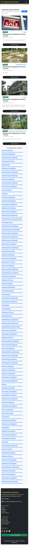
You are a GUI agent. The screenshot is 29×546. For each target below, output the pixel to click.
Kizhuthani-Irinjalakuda (9, 276)
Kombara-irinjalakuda (8, 287)
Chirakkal (4, 193)
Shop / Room (5, 524)
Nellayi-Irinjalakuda (8, 366)
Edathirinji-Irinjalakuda (9, 208)
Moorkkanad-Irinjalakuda (9, 345)
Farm (17, 152)
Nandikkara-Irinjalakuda (9, 359)
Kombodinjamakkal (8, 291)
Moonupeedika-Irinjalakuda (10, 341)
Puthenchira (5, 417)
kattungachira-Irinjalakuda (10, 269)
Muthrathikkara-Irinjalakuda (10, 352)
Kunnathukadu (6, 309)
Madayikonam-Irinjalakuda (10, 323)
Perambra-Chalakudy (8, 388)
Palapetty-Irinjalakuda (8, 373)
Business (21, 152)
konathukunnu (6, 294)
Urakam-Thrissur (7, 449)
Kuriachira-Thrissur (7, 312)
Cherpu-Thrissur (7, 190)
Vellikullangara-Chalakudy (10, 481)
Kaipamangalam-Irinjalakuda (11, 229)
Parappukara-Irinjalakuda (9, 381)
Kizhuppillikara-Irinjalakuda (10, 273)
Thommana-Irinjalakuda (9, 435)
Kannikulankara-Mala (8, 251)
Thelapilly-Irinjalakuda (8, 431)
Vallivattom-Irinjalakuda (9, 463)
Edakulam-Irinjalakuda (9, 201)
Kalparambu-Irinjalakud (9, 244)
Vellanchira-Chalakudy (8, 474)
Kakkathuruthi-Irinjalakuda (10, 233)
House (3, 152)
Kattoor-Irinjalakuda (8, 265)
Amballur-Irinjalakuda (8, 154)
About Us (4, 509)
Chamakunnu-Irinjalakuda (10, 172)
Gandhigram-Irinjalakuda (9, 215)
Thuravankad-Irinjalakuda (10, 445)
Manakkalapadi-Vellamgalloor (11, 327)
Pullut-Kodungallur (7, 413)
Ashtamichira (6, 165)
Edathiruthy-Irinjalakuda (9, 211)
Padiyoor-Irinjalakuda (8, 370)
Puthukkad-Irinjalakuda (9, 420)
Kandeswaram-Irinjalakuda (10, 247)
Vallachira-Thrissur (7, 456)
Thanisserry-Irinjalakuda (9, 424)
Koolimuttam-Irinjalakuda (10, 298)
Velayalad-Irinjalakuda (8, 470)
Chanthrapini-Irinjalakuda (10, 175)
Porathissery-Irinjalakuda (9, 399)
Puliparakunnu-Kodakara (9, 406)
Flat (8, 152)
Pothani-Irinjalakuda (8, 402)
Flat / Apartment (6, 522)
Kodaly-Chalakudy (7, 283)
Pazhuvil (4, 384)
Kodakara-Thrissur (7, 280)
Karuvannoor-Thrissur (8, 262)
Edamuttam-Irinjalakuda (9, 204)
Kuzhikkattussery (7, 316)
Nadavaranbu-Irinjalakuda (10, 355)
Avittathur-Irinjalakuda (9, 168)
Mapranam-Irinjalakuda (9, 330)
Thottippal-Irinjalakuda (9, 438)
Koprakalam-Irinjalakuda (9, 301)
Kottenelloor (5, 305)
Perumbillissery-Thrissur (9, 395)
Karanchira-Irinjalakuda (9, 258)
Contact (4, 511)
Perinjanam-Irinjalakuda (9, 391)
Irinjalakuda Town (7, 222)
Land (6, 152)
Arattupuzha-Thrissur (8, 161)
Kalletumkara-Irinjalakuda (10, 240)
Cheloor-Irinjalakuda (8, 179)
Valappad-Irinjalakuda (8, 453)
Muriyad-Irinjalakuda (8, 348)
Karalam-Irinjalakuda (8, 255)
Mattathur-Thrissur (7, 337)
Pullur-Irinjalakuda (7, 409)
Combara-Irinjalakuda (8, 197)
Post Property (5, 512)
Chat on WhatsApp (15, 535)
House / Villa (5, 520)
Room (10, 152)
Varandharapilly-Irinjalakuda (10, 467)
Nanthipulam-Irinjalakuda (10, 363)
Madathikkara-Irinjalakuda (10, 319)
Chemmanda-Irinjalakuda (10, 183)
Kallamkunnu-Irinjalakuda (10, 237)
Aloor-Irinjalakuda (7, 150)
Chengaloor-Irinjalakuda (9, 186)
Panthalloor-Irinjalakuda (9, 377)
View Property (14, 44)
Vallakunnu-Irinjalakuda (9, 460)
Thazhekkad (5, 427)
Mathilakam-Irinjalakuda (9, 334)
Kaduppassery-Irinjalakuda (10, 226)
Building (14, 152)
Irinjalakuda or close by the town (12, 219)
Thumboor (5, 442)
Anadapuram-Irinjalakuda (10, 157)
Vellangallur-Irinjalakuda (9, 478)
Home (3, 508)
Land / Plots (5, 519)
